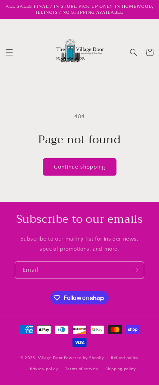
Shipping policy (120, 369)
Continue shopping (79, 167)
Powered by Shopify (84, 357)
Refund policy (125, 358)
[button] (9, 52)
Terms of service (81, 369)
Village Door (50, 357)
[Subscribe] (136, 270)
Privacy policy (44, 369)
